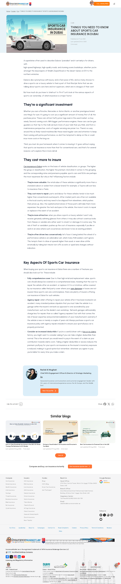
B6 (39, 576)
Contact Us (51, 528)
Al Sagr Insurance (29, 508)
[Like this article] (21, 404)
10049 (75, 578)
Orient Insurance (29, 511)
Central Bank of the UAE (28, 571)
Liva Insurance (28, 487)
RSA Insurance (28, 484)
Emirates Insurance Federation (22, 576)
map (85, 483)
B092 (104, 574)
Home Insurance (11, 484)
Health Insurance (11, 487)
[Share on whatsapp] (112, 404)
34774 (59, 581)
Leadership (22, 528)
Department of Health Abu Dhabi (88, 574)
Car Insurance (10, 481)
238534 (51, 573)
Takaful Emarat (29, 505)
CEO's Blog (45, 484)
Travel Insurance (11, 496)
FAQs (60, 531)
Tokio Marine (28, 502)
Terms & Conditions (97, 528)
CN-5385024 (83, 573)
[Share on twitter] (108, 404)
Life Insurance (10, 490)
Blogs (43, 481)
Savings (8, 493)
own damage (76, 288)
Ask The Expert (47, 490)
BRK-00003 (53, 576)
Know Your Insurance (48, 487)
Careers (74, 528)
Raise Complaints (63, 528)
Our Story (12, 528)
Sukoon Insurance (29, 493)
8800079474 (108, 578)
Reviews (109, 528)
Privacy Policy (84, 528)
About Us (31, 528)
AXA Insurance (28, 490)
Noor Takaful (28, 520)
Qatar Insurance (29, 499)
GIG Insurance (28, 481)
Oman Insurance (29, 496)
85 (15, 573)
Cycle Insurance (11, 508)
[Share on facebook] (104, 404)
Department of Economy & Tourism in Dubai (67, 571)
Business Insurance (11, 499)
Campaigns (41, 528)
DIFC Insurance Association (58, 578)
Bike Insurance (10, 502)
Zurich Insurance (29, 517)
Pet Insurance (10, 505)
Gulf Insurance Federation (20, 574)
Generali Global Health (31, 514)
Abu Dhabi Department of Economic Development (92, 571)
